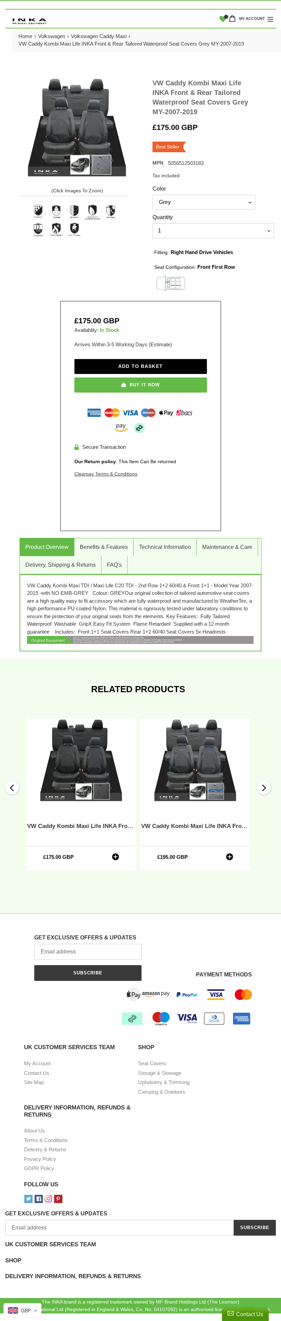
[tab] (140, 1249)
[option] (81, 794)
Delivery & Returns (45, 1149)
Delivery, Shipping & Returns (60, 565)
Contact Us (36, 1073)
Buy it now (145, 384)
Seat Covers (152, 1063)
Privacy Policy (40, 1159)
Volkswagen (51, 36)
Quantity (162, 217)
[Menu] (270, 18)
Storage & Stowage (159, 1073)
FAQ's (114, 565)
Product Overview (47, 547)
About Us (34, 1130)
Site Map (34, 1082)
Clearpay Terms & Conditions (105, 474)
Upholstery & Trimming (164, 1082)
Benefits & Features (104, 547)
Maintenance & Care (227, 547)
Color (159, 189)
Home (25, 36)
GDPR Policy (39, 1168)
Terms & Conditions (46, 1140)
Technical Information (165, 547)
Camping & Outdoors (161, 1092)
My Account (37, 1063)
